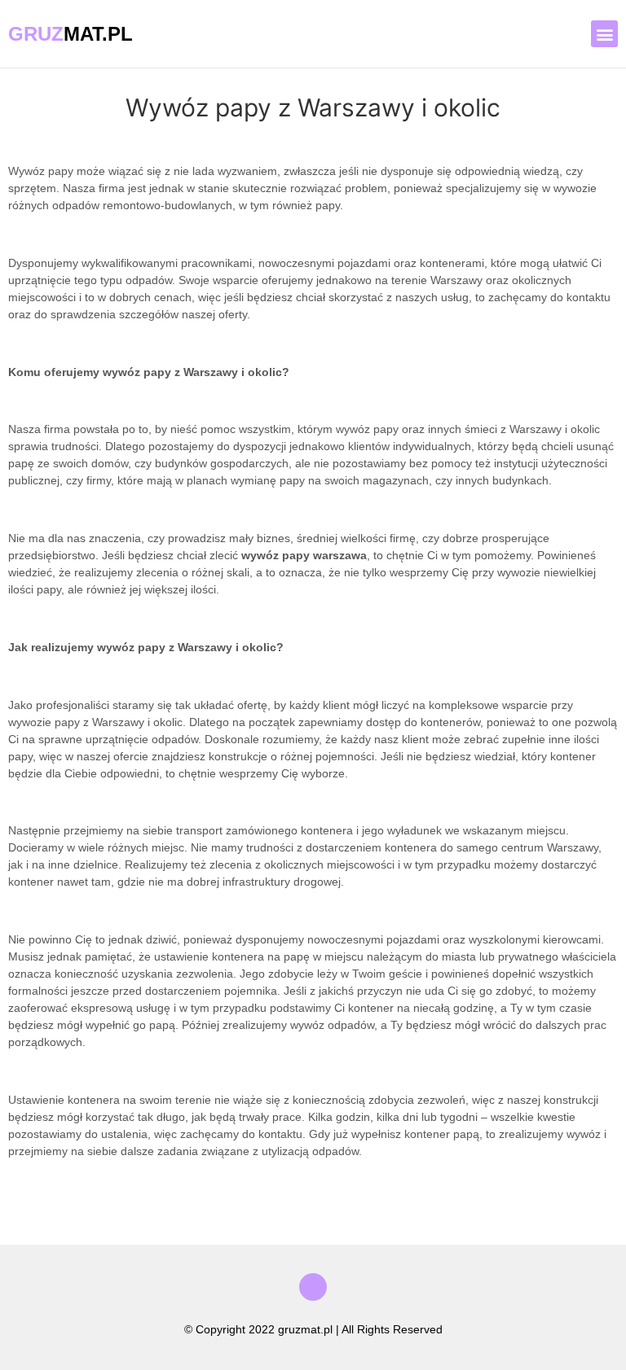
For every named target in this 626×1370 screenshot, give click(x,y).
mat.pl (70, 34)
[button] (604, 33)
